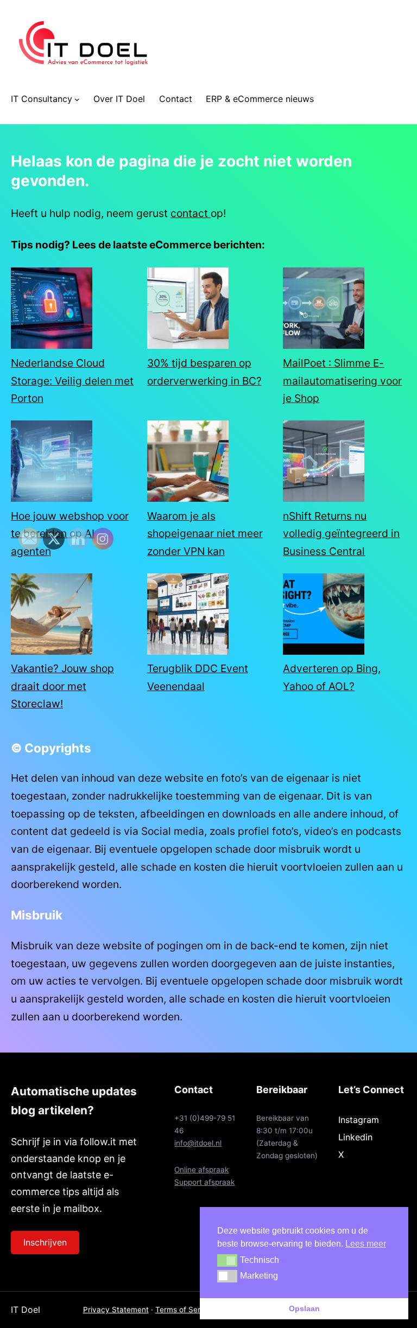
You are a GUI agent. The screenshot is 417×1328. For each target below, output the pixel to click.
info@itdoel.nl (198, 1143)
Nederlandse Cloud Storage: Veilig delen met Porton (72, 380)
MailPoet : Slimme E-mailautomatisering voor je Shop (342, 380)
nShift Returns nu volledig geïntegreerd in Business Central (341, 533)
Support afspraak (204, 1182)
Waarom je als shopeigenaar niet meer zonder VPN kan (205, 533)
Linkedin (355, 1137)
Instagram (358, 1119)
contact (190, 213)
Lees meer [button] (365, 1243)
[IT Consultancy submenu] (77, 99)
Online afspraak (201, 1169)
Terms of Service (185, 1309)
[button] (227, 1260)
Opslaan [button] (304, 1308)
